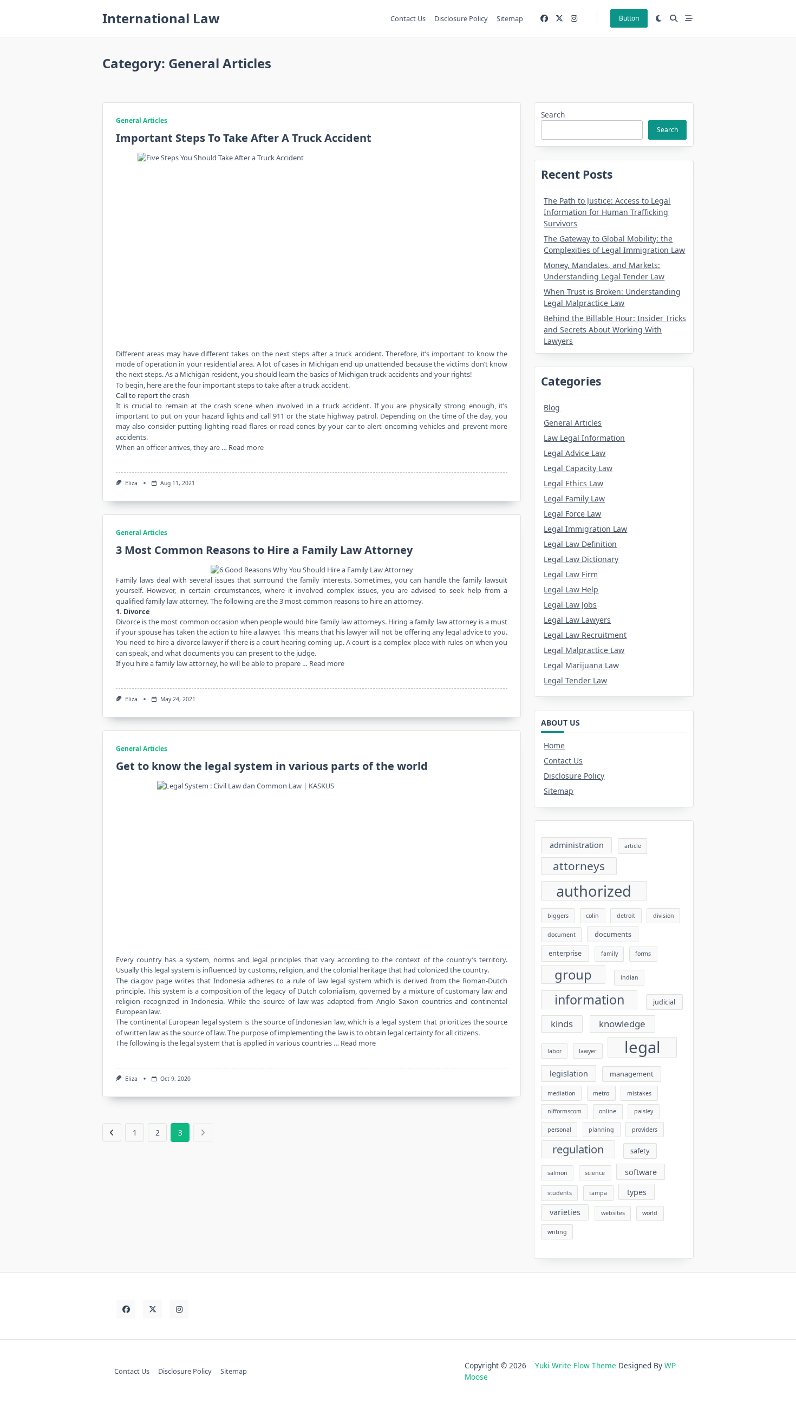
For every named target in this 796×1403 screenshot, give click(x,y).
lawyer (587, 1051)
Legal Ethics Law (573, 483)
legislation (569, 1073)
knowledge (622, 1023)
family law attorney (446, 622)
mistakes (639, 1093)
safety (639, 1151)
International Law (161, 18)
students (559, 1193)
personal (559, 1129)
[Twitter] (559, 18)
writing (557, 1232)
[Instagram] (574, 18)
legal (642, 1047)
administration (577, 845)
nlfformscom (564, 1111)
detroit (626, 915)
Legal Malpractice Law (584, 650)
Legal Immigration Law (585, 529)
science (595, 1173)
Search (553, 114)
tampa (598, 1193)
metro (601, 1093)
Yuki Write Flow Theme (575, 1365)
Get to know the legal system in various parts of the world (272, 766)
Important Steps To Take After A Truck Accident (243, 137)
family (609, 953)
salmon (557, 1173)
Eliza (131, 483)
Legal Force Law (572, 513)
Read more (246, 447)
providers (644, 1129)
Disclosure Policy (461, 18)
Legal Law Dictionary (581, 559)
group (573, 974)
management (632, 1074)
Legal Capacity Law (578, 468)
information (589, 999)
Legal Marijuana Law (581, 665)
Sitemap (510, 18)
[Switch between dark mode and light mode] (659, 18)
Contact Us (408, 18)
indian (629, 977)
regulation (578, 1149)
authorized (593, 891)
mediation (561, 1093)
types (637, 1192)
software (641, 1172)
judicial (664, 1002)
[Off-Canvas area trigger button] (689, 18)
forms (643, 953)
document (561, 934)
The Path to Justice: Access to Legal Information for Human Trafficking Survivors (607, 212)
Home (554, 745)
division (663, 915)
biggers (558, 915)
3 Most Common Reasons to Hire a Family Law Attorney (264, 550)
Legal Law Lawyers (577, 620)
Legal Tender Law (575, 680)
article (632, 846)
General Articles (141, 120)
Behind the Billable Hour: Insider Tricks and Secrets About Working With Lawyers (615, 329)
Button (629, 18)
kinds (562, 1023)
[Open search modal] (673, 18)
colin (592, 915)
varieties (565, 1212)
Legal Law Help (571, 589)
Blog (552, 407)
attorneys (579, 865)
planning (601, 1129)
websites (613, 1213)
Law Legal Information (584, 438)
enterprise (565, 953)
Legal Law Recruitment (585, 635)
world (649, 1213)
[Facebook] (544, 18)
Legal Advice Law (574, 453)
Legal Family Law (574, 498)
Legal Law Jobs (570, 604)
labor (554, 1051)
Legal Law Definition (580, 544)
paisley (643, 1111)
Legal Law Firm (571, 574)
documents (613, 934)
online (607, 1111)
